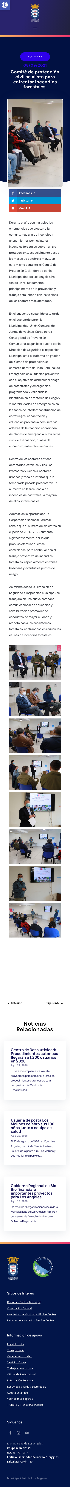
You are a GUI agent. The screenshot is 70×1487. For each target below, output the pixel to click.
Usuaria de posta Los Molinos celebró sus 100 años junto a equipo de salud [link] (32, 1126)
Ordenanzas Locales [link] (19, 1356)
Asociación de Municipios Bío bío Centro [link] (31, 1314)
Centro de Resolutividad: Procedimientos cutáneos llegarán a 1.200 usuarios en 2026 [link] (34, 1055)
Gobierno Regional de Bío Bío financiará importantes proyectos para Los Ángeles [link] (33, 1191)
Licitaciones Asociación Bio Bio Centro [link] (30, 1320)
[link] (5, 5)
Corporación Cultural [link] (19, 1308)
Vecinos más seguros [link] (20, 1398)
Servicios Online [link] (16, 1362)
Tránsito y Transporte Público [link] (25, 1404)
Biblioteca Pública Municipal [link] (24, 1302)
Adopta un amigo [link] (17, 1392)
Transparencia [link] (15, 1350)
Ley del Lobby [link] (15, 1344)
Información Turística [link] (20, 1380)
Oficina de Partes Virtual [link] (21, 1374)
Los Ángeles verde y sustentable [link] (26, 1386)
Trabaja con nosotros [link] (20, 1368)
